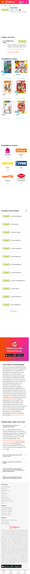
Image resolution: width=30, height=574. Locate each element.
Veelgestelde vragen (6, 486)
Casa (10, 5)
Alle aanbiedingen (5, 490)
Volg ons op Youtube (6, 513)
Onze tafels (12, 442)
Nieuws (3, 502)
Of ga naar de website (13, 52)
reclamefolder (19, 379)
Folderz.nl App (4, 494)
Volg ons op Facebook (6, 509)
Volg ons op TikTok (6, 514)
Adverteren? (4, 488)
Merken (3, 492)
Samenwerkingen (5, 523)
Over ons (3, 495)
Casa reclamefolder (8, 399)
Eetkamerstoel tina (8, 440)
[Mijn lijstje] (23, 2)
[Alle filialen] (26, 210)
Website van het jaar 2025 (7, 501)
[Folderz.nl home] (10, 1)
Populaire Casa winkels (10, 211)
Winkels (5, 5)
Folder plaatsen (4, 497)
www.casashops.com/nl (18, 415)
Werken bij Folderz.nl (6, 499)
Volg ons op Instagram (6, 511)
